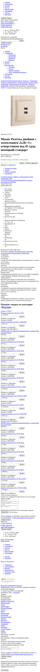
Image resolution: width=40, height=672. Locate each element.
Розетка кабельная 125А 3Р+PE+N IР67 (14, 396)
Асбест (3, 610)
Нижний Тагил (6, 599)
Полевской (4, 615)
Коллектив (12, 56)
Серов (3, 605)
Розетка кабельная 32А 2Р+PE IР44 (12, 360)
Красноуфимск (6, 622)
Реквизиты (12, 55)
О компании (9, 4)
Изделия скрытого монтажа (18, 84)
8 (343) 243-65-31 (6, 25)
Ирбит (3, 626)
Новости (11, 60)
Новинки (8, 573)
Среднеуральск (6, 629)
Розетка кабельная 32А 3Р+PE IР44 (12, 369)
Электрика (33, 81)
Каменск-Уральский (7, 601)
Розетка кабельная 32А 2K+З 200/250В (13, 322)
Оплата (11, 69)
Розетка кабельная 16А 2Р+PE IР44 (12, 342)
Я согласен (5, 670)
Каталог (7, 6)
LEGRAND (5, 86)
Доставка (12, 67)
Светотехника (9, 566)
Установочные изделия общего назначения (15, 253)
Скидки (7, 13)
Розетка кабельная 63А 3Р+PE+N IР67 (13, 387)
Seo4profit (16, 592)
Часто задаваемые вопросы (17, 72)
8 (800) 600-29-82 (6, 27)
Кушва (3, 631)
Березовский (5, 613)
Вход (2, 21)
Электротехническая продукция (11, 81)
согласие (8, 516)
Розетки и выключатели (9, 82)
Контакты (8, 14)
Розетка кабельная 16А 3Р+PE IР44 (12, 351)
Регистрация (9, 21)
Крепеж (7, 568)
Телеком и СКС (10, 572)
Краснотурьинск (6, 617)
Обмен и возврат (14, 70)
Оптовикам (8, 11)
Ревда (3, 612)
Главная (7, 2)
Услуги (7, 7)
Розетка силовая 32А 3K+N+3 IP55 (12, 313)
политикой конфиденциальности (23, 518)
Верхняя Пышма (6, 608)
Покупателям (9, 9)
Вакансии (12, 58)
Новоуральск (5, 606)
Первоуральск (5, 603)
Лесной (3, 619)
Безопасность (9, 570)
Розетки (31, 84)
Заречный (4, 627)
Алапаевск (4, 624)
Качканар (4, 620)
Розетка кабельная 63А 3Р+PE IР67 (12, 378)
